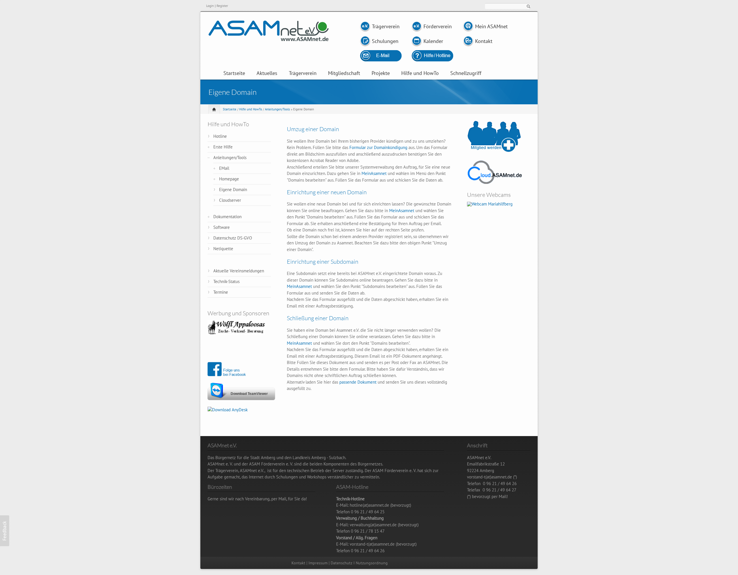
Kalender (433, 41)
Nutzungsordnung (372, 562)
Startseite (234, 73)
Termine (220, 292)
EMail (224, 168)
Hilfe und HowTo (420, 73)
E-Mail (387, 56)
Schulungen (385, 41)
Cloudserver (230, 200)
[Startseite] (268, 38)
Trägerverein (385, 26)
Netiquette (223, 248)
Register (222, 5)
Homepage (229, 179)
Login (210, 5)
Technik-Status (226, 281)
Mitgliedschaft (344, 73)
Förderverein (437, 26)
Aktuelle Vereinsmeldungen (238, 271)
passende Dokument (357, 382)
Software (221, 227)
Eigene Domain (233, 189)
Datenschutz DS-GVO (232, 238)
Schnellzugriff (465, 73)
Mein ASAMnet (491, 26)
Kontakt (483, 41)
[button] (4, 530)
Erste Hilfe (223, 147)
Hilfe (432, 56)
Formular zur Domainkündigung (378, 147)
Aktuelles (267, 73)
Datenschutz (341, 562)
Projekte (381, 73)
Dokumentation (227, 216)
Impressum (317, 562)
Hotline (220, 136)
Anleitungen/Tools (277, 109)
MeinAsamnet (374, 173)
